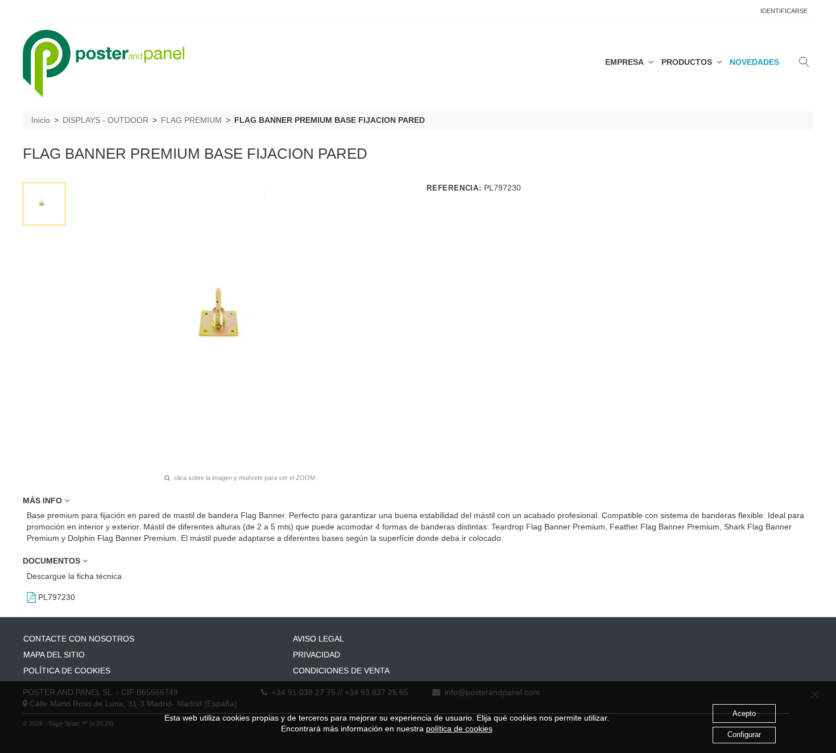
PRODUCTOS (689, 62)
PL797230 (55, 597)
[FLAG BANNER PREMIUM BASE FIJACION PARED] (44, 204)
